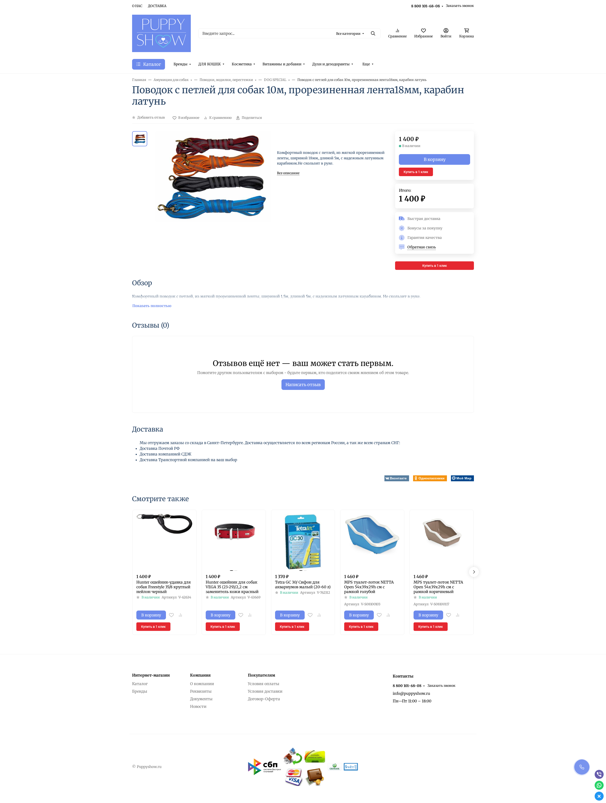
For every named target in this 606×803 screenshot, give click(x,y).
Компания (200, 675)
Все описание (288, 173)
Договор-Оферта (264, 698)
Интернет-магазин (151, 675)
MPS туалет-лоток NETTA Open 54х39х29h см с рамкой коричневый (438, 587)
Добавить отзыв (151, 117)
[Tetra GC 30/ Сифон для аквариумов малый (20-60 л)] (303, 542)
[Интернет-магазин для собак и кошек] (161, 33)
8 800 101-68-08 (425, 6)
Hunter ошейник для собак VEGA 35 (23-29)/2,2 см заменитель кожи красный (232, 587)
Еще (366, 64)
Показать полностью (151, 305)
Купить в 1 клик (416, 172)
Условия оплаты (263, 683)
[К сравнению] (180, 615)
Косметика (242, 64)
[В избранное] (171, 615)
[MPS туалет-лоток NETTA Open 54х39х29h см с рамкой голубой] (372, 542)
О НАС (137, 6)
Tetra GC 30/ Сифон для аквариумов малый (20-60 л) (303, 584)
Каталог (140, 683)
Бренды (180, 64)
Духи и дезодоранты (331, 64)
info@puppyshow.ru (411, 693)
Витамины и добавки (282, 64)
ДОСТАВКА (157, 6)
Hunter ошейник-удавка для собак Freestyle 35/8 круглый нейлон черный (163, 587)
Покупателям (261, 675)
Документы (201, 698)
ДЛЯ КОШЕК (209, 64)
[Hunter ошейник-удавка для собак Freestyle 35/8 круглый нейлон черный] (164, 542)
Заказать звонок (460, 6)
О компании (202, 683)
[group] (213, 200)
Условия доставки (265, 691)
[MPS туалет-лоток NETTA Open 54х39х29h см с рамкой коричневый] (442, 542)
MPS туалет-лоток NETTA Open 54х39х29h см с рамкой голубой (369, 587)
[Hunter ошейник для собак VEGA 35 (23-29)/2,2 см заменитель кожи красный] (234, 542)
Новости (198, 706)
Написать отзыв (303, 384)
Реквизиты (201, 691)
